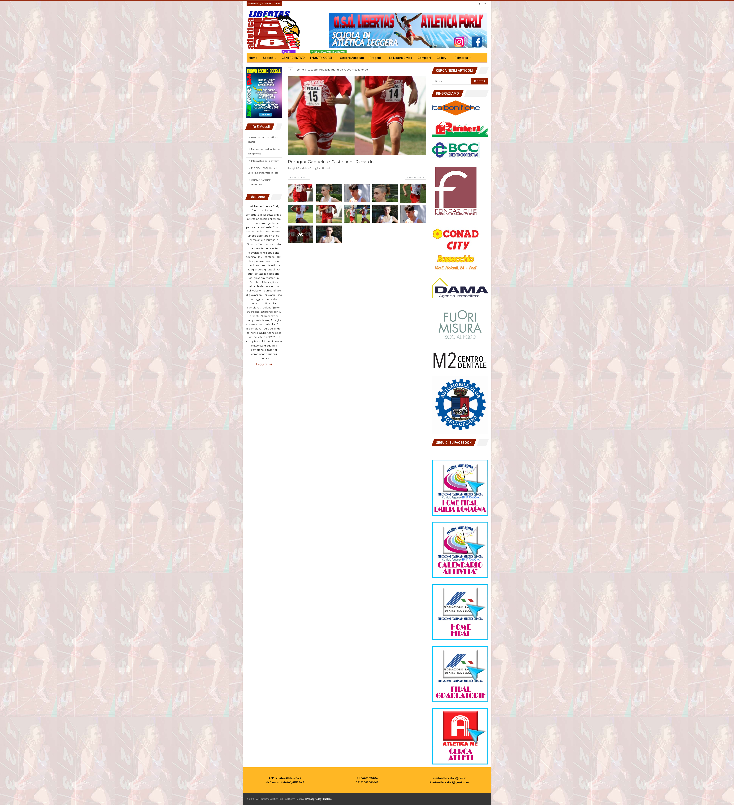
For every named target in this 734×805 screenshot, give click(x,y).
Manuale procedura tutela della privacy (264, 151)
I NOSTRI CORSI (323, 56)
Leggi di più (264, 364)
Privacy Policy (313, 799)
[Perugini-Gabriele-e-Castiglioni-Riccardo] (300, 193)
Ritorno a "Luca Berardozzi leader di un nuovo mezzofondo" (331, 69)
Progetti (375, 58)
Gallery (441, 58)
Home (253, 58)
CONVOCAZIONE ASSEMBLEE (259, 182)
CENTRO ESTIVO (293, 56)
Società (268, 58)
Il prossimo (415, 177)
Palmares (461, 58)
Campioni (424, 58)
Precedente (299, 177)
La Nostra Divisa (400, 58)
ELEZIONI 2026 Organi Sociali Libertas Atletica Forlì (263, 170)
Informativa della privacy (265, 160)
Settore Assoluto (352, 58)
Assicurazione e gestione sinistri (263, 139)
